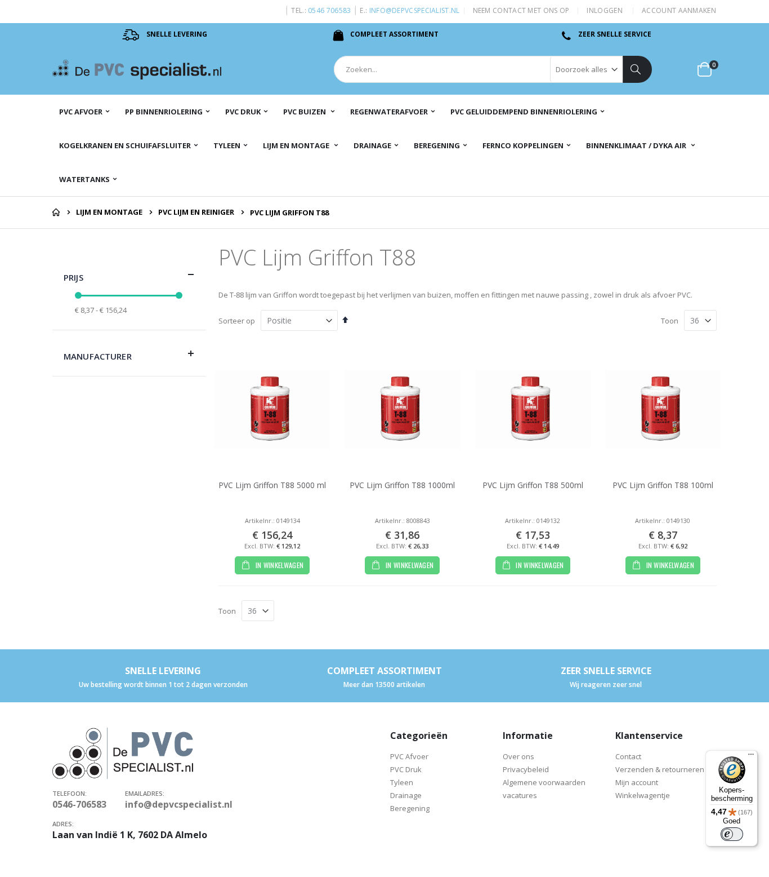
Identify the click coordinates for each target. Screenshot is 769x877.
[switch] (732, 834)
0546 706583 (329, 10)
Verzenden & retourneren (659, 769)
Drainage (406, 795)
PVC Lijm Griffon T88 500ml (532, 485)
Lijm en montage (109, 212)
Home (56, 212)
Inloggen (604, 10)
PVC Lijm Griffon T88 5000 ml (272, 485)
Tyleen (402, 782)
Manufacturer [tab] (98, 356)
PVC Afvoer (409, 756)
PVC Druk (406, 769)
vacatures (520, 795)
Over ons (518, 756)
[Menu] (751, 757)
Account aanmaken (679, 10)
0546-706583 (79, 804)
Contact (628, 756)
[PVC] (136, 69)
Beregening (410, 808)
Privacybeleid (526, 769)
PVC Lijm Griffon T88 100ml (662, 485)
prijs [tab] (73, 277)
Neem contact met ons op (521, 10)
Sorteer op (236, 321)
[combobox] (492, 69)
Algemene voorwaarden (544, 782)
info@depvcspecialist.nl (414, 10)
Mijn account (636, 782)
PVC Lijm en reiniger (196, 212)
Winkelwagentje (643, 795)
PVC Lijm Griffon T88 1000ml (402, 485)
